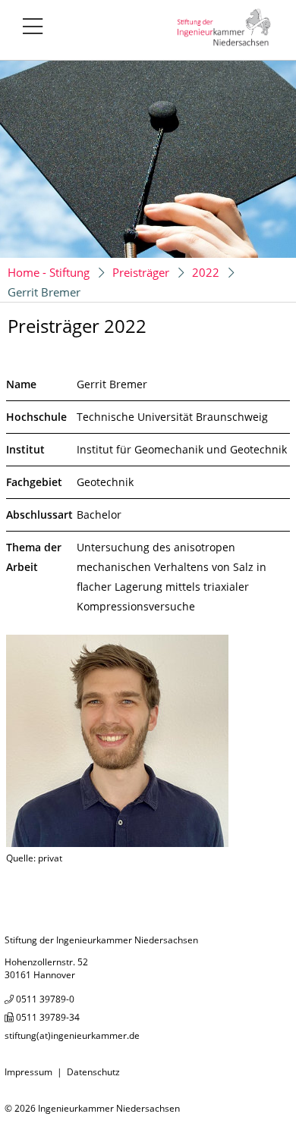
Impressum (28, 1071)
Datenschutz (93, 1071)
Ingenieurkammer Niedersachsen (109, 1108)
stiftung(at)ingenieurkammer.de (72, 1035)
